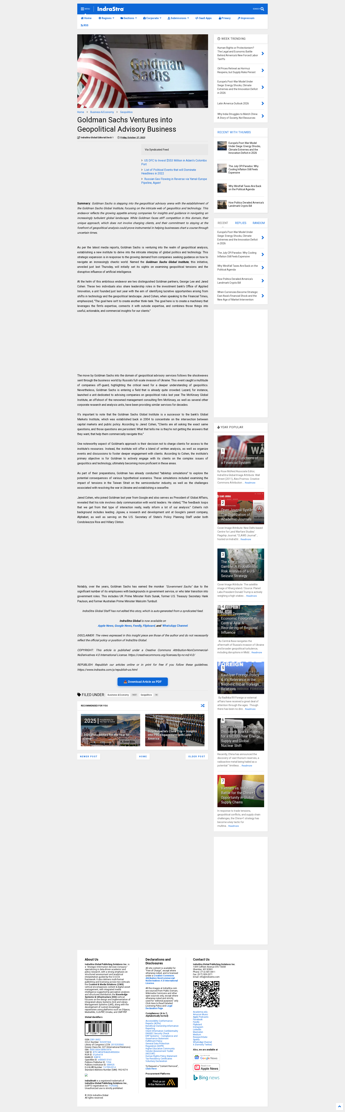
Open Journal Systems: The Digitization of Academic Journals (239, 514)
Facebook (198, 1019)
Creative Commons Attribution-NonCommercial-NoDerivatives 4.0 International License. (162, 979)
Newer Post (89, 756)
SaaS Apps (205, 18)
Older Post (196, 756)
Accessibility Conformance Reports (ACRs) (159, 1022)
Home (87, 18)
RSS (85, 25)
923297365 (105, 1042)
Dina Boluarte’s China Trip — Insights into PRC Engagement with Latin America (172, 735)
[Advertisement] (107, 169)
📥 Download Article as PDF (143, 681)
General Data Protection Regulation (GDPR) (157, 1044)
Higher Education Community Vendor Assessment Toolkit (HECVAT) (160, 1051)
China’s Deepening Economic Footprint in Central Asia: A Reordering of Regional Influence (239, 623)
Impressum (247, 18)
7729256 (113, 1086)
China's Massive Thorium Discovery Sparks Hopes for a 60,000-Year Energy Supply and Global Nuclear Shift (240, 736)
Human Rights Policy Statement (161, 1056)
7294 (108, 1062)
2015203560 (117, 1044)
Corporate (152, 18)
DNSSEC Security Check (157, 1033)
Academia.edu (200, 1012)
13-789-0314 (109, 1067)
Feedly (137, 625)
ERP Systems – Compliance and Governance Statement (162, 1037)
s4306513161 (105, 1059)
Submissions (178, 18)
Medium (197, 1034)
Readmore (250, 483)
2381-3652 (95, 1039)
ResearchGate (200, 1037)
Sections (128, 18)
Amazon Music (200, 1014)
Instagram (198, 1027)
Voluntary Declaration (156, 1061)
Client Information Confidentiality (162, 1031)
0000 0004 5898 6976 (100, 1049)
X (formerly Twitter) (202, 1044)
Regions (106, 18)
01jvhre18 (98, 1054)
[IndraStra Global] (110, 9)
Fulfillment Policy (154, 1041)
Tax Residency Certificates (159, 1058)
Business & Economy (102, 112)
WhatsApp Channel (175, 625)
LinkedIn (197, 1029)
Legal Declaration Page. (159, 1007)
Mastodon (198, 1032)
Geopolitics (126, 112)
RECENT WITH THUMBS (234, 132)
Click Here (151, 1068)
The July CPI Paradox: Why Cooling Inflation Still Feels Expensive (244, 169)
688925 (110, 1065)
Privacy (226, 18)
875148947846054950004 (106, 1052)
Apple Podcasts (200, 1017)
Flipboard (149, 625)
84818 (97, 1057)
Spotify (196, 1039)
